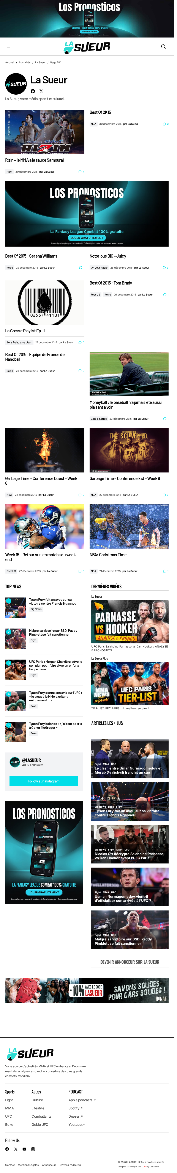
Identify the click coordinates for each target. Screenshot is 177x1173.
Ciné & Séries (99, 418)
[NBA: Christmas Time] (129, 526)
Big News (35, 609)
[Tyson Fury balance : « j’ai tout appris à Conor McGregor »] (15, 732)
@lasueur (31, 760)
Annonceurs (49, 1165)
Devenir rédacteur (70, 1165)
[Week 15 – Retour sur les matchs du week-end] (44, 526)
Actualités (25, 62)
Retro (9, 267)
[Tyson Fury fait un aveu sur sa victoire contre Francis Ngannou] (15, 607)
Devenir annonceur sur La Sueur (129, 962)
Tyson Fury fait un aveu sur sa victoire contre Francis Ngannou (52, 601)
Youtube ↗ (76, 1124)
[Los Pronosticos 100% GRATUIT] (87, 19)
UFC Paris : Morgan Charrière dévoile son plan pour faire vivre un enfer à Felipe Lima (55, 665)
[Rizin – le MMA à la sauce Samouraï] (44, 132)
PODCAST (75, 1091)
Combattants (41, 1116)
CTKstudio (154, 1166)
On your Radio (99, 267)
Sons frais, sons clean (19, 342)
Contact (9, 1165)
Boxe (33, 706)
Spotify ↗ (75, 1108)
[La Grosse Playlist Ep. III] (44, 302)
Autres (36, 1091)
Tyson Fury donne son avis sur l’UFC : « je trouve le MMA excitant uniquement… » (55, 696)
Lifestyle (38, 1108)
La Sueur (40, 62)
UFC (8, 1116)
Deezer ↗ (75, 1116)
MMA (9, 1108)
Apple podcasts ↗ (82, 1100)
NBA (93, 123)
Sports (9, 1091)
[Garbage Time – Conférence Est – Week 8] (129, 450)
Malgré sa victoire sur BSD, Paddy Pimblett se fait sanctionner (53, 632)
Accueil (9, 62)
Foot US (95, 294)
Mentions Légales (28, 1165)
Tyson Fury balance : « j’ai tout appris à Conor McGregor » (55, 725)
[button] (9, 46)
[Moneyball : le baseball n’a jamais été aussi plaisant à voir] (129, 374)
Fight (9, 171)
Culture (37, 1100)
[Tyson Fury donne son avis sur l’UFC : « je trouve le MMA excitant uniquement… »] (15, 701)
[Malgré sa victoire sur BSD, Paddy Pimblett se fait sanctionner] (15, 639)
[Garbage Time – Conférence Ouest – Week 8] (44, 450)
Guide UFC (40, 1124)
